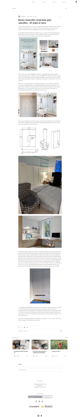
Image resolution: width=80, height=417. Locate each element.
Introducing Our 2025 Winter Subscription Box (21, 352)
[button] (76, 1)
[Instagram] (38, 416)
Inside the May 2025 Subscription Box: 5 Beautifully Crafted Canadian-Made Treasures (40, 352)
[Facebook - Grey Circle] (39, 401)
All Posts (14, 8)
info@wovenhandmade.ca (40, 386)
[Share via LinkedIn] (24, 327)
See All (66, 337)
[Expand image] (27, 104)
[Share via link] (27, 327)
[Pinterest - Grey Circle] (42, 401)
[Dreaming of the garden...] (59, 344)
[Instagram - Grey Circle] (36, 401)
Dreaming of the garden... (56, 351)
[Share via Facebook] (18, 327)
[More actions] (61, 16)
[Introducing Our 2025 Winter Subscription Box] (21, 344)
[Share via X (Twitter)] (21, 327)
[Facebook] (41, 416)
